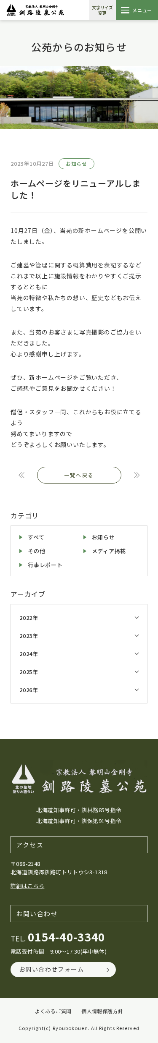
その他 (36, 551)
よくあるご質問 (53, 1011)
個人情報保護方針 (102, 1011)
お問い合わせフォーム (51, 969)
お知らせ (76, 163)
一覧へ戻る (79, 474)
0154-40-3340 (66, 936)
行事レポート (45, 564)
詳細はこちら (27, 886)
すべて (36, 537)
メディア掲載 (109, 551)
